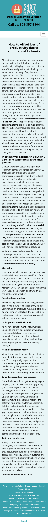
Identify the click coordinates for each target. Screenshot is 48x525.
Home (5, 502)
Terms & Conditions (11, 508)
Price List (25, 508)
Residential (15, 502)
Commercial (27, 502)
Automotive (39, 502)
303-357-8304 (30, 24)
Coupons (24, 505)
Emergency (13, 505)
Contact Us (34, 505)
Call (25, 521)
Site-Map (35, 508)
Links (43, 508)
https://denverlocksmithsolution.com (24, 495)
